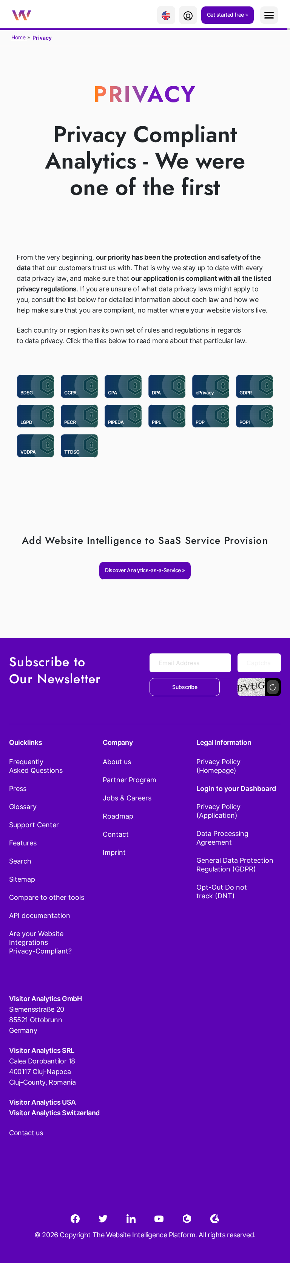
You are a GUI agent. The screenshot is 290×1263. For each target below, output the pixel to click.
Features (23, 843)
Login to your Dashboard (236, 788)
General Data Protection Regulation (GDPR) (234, 864)
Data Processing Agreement (222, 838)
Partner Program (129, 780)
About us (117, 762)
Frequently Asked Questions (36, 766)
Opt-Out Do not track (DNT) (221, 891)
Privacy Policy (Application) (218, 811)
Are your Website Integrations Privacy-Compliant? (40, 942)
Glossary (23, 807)
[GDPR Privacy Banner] (254, 386)
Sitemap (22, 879)
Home (19, 37)
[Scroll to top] (271, 1220)
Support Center (34, 825)
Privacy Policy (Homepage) (218, 766)
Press (17, 788)
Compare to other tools (46, 897)
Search (20, 861)
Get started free (226, 14)
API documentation (39, 915)
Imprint (114, 852)
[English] (166, 15)
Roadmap (118, 816)
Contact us (26, 1133)
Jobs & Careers (127, 798)
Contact (116, 834)
